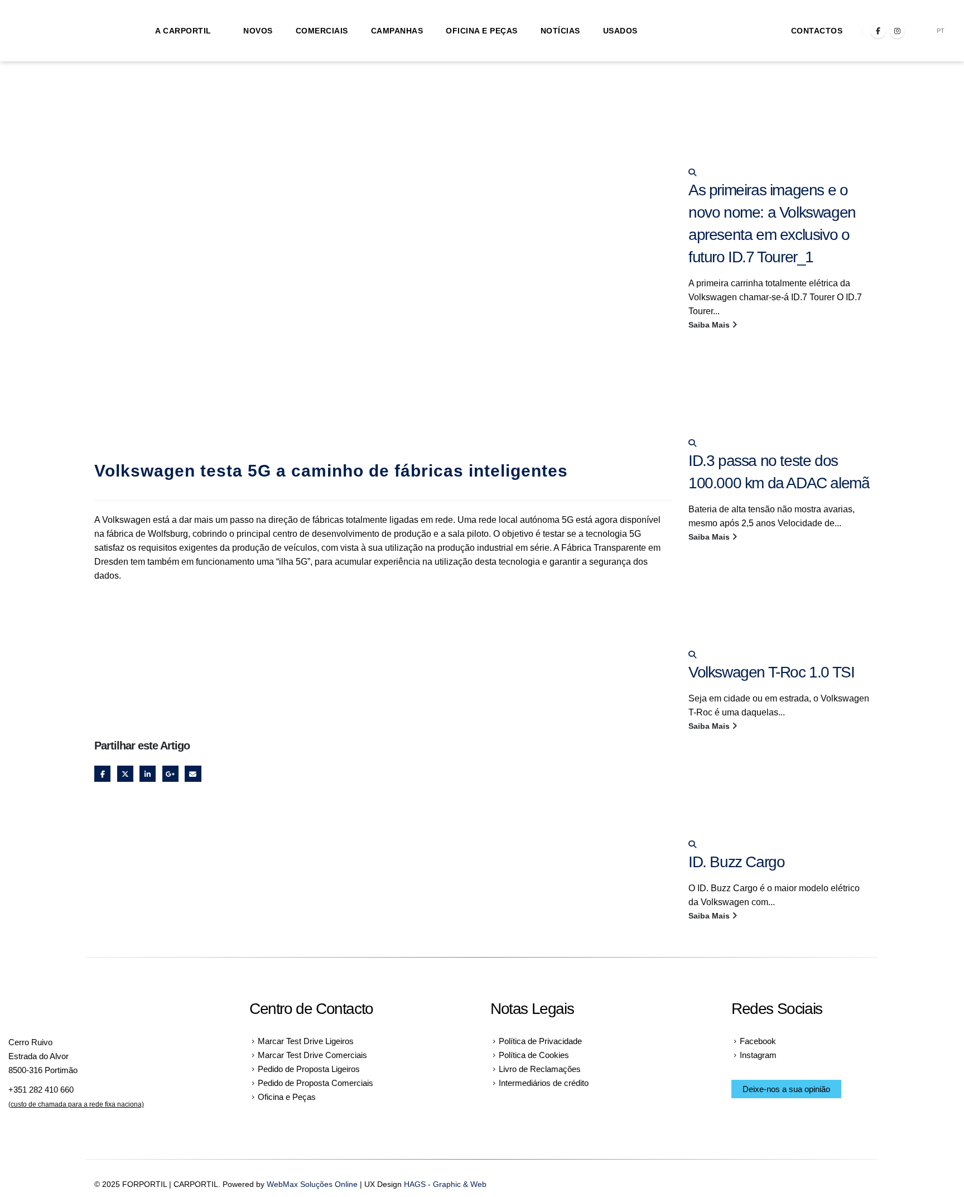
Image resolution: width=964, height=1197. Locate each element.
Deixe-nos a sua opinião (786, 1089)
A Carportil (183, 30)
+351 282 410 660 (41, 1089)
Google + (170, 774)
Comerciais (322, 30)
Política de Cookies (534, 1055)
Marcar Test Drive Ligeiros (306, 1041)
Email (193, 774)
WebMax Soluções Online (312, 1184)
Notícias (560, 30)
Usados (620, 30)
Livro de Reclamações (540, 1069)
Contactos (817, 30)
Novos (258, 30)
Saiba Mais (710, 324)
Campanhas (397, 30)
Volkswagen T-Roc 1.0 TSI (771, 672)
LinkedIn (147, 774)
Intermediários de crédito (544, 1083)
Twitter (125, 774)
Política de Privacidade (540, 1041)
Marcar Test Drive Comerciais (312, 1055)
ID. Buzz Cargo (736, 862)
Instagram (758, 1055)
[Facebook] (878, 31)
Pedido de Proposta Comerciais (315, 1083)
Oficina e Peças (482, 30)
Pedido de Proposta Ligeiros (309, 1069)
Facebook (102, 774)
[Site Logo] (67, 31)
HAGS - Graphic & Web (445, 1184)
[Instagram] (897, 31)
